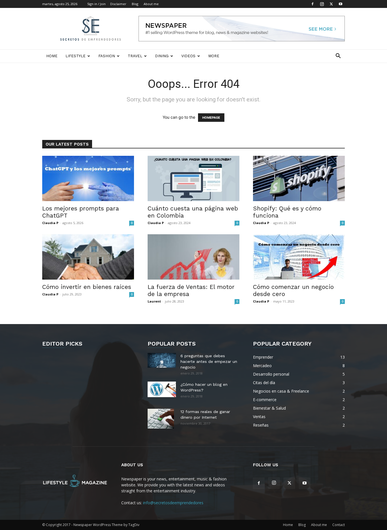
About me (151, 4)
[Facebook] (312, 4)
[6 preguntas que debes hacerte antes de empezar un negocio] (162, 360)
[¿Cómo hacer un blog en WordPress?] (162, 389)
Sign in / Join (96, 4)
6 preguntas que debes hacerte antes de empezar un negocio (208, 361)
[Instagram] (322, 4)
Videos (188, 56)
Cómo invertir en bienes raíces (86, 286)
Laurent (154, 301)
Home (52, 56)
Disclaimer (118, 4)
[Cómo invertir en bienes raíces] (88, 257)
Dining (162, 56)
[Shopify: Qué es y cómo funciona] (299, 178)
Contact (338, 524)
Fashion (106, 56)
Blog (135, 4)
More (213, 56)
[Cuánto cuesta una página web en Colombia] (193, 178)
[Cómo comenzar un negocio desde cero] (299, 257)
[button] (338, 56)
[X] (331, 4)
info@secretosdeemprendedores (173, 502)
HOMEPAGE (211, 118)
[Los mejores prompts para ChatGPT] (88, 178)
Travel (135, 56)
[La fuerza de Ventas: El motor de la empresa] (193, 257)
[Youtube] (340, 4)
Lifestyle (75, 56)
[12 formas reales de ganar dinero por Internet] (161, 419)
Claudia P (50, 223)
